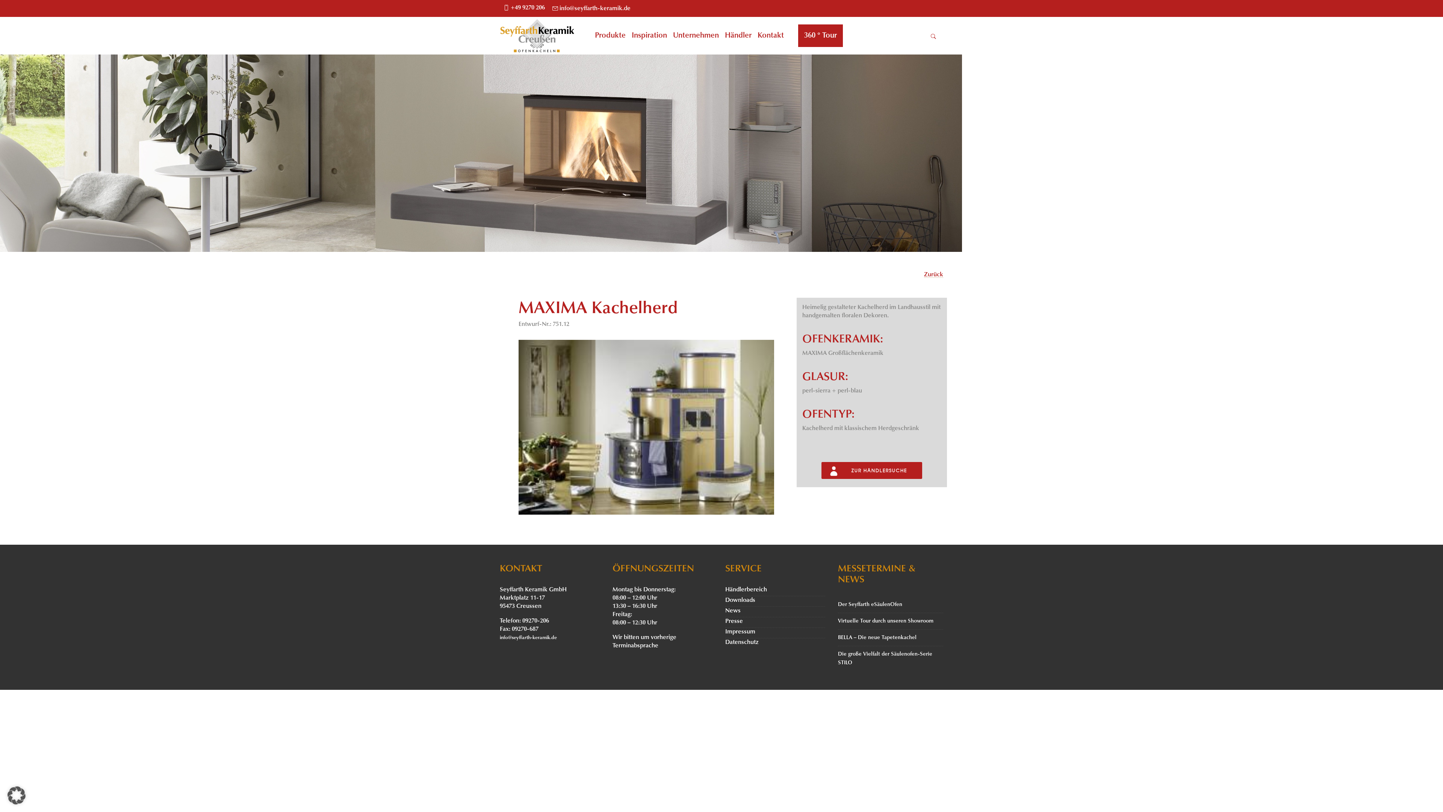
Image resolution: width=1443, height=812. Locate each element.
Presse (734, 621)
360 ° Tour (820, 35)
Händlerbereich (746, 590)
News (733, 611)
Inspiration (649, 35)
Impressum (740, 632)
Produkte (610, 35)
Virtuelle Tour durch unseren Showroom (885, 621)
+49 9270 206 (528, 8)
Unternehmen (696, 35)
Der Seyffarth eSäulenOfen (870, 604)
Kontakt (771, 35)
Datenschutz (742, 642)
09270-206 (535, 621)
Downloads (740, 600)
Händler (738, 35)
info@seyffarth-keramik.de (595, 9)
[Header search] (933, 36)
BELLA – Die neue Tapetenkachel (877, 638)
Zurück (933, 275)
